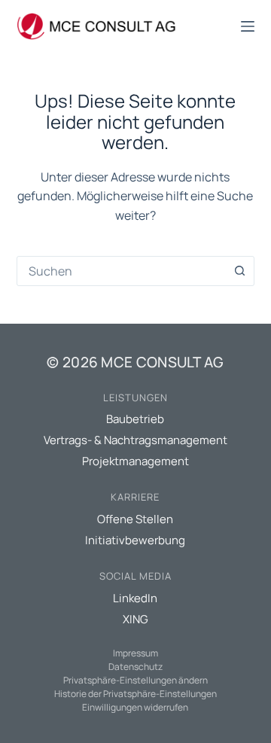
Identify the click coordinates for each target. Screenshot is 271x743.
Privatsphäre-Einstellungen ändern (135, 680)
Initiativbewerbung (135, 540)
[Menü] (247, 26)
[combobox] (121, 271)
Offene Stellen (135, 519)
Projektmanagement (135, 461)
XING (135, 619)
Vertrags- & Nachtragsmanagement (135, 440)
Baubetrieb (135, 419)
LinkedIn (135, 598)
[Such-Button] (239, 271)
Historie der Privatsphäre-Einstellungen (135, 693)
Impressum (135, 653)
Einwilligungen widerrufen (135, 707)
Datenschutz (135, 666)
